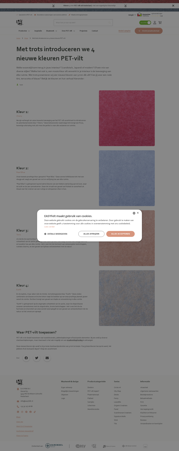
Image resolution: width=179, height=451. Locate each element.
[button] (55, 234)
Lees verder (49, 226)
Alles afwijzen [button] (91, 234)
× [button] (138, 213)
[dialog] (89, 225)
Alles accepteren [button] (120, 234)
